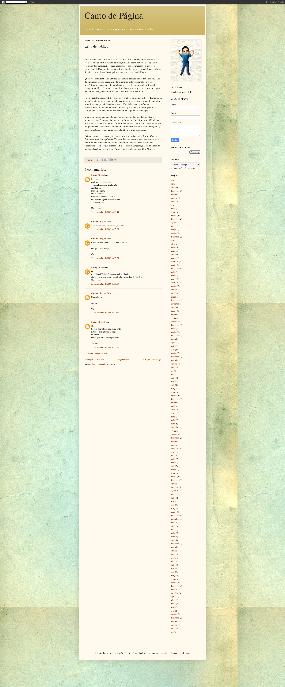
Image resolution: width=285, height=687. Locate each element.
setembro (174, 201)
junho (173, 208)
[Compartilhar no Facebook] (111, 159)
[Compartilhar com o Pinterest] (114, 159)
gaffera (167, 653)
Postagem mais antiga (152, 359)
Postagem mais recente (94, 359)
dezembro (175, 190)
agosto (173, 180)
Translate (191, 168)
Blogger (186, 653)
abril (173, 187)
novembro (175, 194)
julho (173, 183)
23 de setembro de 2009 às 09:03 (105, 283)
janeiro (173, 215)
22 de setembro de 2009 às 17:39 (105, 229)
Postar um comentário (97, 353)
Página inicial (123, 359)
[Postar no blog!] (106, 159)
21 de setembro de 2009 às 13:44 (105, 212)
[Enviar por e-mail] (103, 159)
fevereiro (174, 212)
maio (173, 250)
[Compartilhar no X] (109, 159)
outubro (174, 197)
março (173, 229)
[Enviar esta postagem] (98, 159)
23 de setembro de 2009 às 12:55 (105, 347)
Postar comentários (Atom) (103, 364)
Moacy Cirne (97, 175)
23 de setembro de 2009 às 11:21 (105, 312)
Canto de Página (114, 15)
